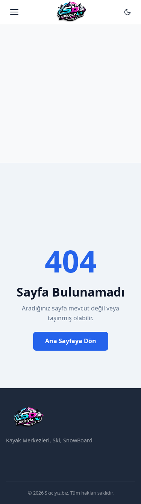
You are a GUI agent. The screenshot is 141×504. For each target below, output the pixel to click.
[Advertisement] (70, 89)
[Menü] (14, 12)
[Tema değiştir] (127, 12)
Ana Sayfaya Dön (70, 341)
